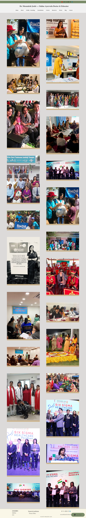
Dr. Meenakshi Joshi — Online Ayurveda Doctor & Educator (44, 6)
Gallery (14, 513)
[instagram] (68, 2)
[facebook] (64, 2)
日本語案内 (15, 511)
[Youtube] (62, 2)
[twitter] (66, 2)
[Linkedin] (72, 2)
